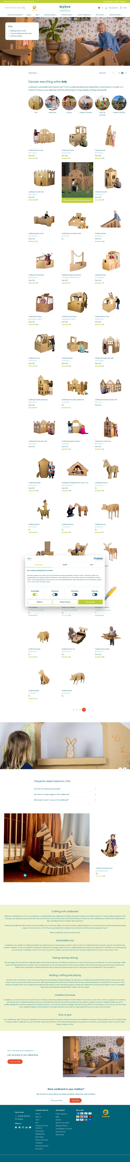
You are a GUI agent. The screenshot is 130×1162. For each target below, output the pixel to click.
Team (37, 1120)
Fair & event (100, 15)
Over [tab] (91, 564)
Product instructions (41, 1140)
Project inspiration (61, 1114)
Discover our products (15, 15)
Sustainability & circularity (64, 1129)
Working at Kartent (62, 1126)
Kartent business (115, 15)
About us (123, 1)
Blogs (57, 1117)
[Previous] (120, 769)
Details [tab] (65, 564)
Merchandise (60, 1134)
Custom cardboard (84, 15)
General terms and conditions (41, 1127)
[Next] (124, 769)
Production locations (41, 1146)
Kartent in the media (62, 1123)
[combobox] (15, 8)
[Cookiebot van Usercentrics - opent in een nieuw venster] (95, 558)
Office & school (66, 15)
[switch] (55, 594)
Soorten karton (60, 1132)
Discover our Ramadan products (77, 200)
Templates (38, 1143)
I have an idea (15, 1062)
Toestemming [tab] (38, 564)
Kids (37, 15)
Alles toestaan (90, 602)
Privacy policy (39, 1131)
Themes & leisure (50, 15)
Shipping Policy (40, 1134)
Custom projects (108, 1)
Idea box (58, 1120)
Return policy (39, 1137)
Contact (116, 1)
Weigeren (40, 602)
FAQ (36, 1123)
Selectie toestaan (65, 602)
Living (28, 15)
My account (39, 1149)
